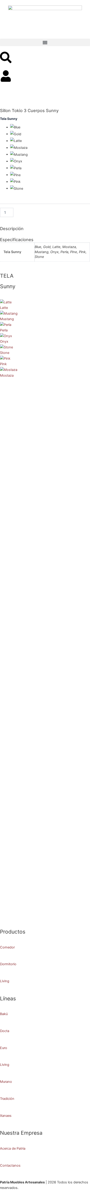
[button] (45, 42)
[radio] (50, 127)
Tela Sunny (8, 119)
